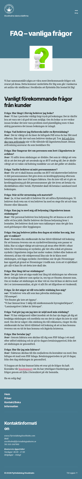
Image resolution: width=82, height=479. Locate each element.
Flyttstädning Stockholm (23, 473)
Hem (7, 394)
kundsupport (25, 369)
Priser (7, 398)
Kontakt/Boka (12, 402)
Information (11, 406)
